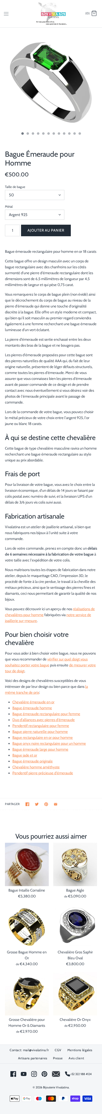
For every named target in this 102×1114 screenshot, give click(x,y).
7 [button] (53, 134)
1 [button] (22, 134)
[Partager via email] (55, 804)
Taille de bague (15, 187)
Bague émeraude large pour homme (40, 749)
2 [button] (27, 134)
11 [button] (74, 134)
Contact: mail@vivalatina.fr (29, 1050)
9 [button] (63, 134)
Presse (58, 1058)
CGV (58, 1050)
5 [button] (43, 134)
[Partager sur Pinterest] (46, 804)
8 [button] (58, 134)
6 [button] (48, 134)
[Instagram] (34, 1074)
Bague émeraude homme (32, 708)
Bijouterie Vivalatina (56, 1087)
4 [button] (37, 134)
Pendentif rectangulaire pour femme (40, 726)
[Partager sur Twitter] (37, 804)
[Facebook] (13, 1074)
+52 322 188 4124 (81, 1074)
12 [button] (79, 134)
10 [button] (69, 134)
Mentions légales (79, 1050)
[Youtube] (23, 1074)
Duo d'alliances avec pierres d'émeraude (43, 720)
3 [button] (32, 134)
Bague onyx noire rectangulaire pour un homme (49, 743)
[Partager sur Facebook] (27, 804)
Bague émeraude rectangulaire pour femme (46, 714)
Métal (9, 206)
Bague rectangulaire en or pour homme (42, 737)
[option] (51, 78)
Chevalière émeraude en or (33, 702)
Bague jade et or (24, 755)
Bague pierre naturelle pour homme (40, 731)
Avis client (76, 1058)
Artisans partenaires (32, 1058)
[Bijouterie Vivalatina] (51, 13)
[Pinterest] (44, 1074)
